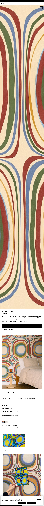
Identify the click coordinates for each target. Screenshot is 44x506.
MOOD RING (20, 6)
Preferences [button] (22, 500)
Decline (22, 502)
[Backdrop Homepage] (41, 9)
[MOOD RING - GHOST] (6, 422)
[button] (2, 362)
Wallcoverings (3, 6)
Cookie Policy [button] (39, 499)
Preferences (12, 502)
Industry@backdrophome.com (17, 427)
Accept (31, 502)
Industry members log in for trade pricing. (10, 425)
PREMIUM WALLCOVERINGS (12, 6)
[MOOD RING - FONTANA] (3, 422)
